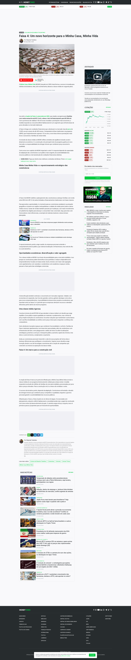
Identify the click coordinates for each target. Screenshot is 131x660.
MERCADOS (43, 618)
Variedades (39, 497)
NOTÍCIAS (43, 616)
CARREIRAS (43, 637)
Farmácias (33, 228)
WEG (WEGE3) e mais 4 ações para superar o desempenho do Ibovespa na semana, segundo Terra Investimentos (99, 212)
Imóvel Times (66, 461)
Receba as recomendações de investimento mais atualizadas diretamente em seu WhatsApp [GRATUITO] (97, 100)
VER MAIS (108, 107)
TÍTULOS (88, 643)
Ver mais (108, 206)
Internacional (40, 529)
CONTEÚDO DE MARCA (65, 632)
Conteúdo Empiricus (41, 507)
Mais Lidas (39, 550)
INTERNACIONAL (45, 632)
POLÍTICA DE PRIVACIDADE (25, 627)
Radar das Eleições (75, 2)
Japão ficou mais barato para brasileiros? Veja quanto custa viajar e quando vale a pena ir (52, 500)
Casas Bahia (64, 2)
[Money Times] (29, 2)
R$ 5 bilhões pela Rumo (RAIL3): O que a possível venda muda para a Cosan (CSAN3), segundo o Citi (98, 218)
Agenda (38, 487)
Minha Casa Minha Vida (26, 465)
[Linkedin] (101, 2)
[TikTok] (108, 610)
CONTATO (21, 621)
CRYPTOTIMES (108, 616)
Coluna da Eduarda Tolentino (34, 32)
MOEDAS (88, 632)
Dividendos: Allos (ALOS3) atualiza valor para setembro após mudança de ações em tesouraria (98, 243)
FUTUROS (88, 635)
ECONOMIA (43, 624)
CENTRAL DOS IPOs (64, 618)
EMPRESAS (43, 621)
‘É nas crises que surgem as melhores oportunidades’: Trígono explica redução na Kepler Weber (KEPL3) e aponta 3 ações (98, 237)
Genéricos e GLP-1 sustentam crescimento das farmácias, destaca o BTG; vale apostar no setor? (52, 230)
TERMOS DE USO (23, 624)
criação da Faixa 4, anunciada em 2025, (37, 116)
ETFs (87, 640)
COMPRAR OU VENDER (65, 629)
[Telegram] (106, 2)
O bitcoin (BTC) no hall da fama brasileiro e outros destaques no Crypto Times (53, 522)
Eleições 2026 (39, 476)
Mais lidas (89, 207)
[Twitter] (111, 2)
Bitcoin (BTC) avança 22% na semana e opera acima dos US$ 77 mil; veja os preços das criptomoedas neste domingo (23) (54, 543)
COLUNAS (62, 627)
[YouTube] (98, 2)
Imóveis (58, 461)
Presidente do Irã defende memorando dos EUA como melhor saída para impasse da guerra (52, 532)
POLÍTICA (43, 635)
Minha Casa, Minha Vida (27, 84)
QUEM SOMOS (22, 616)
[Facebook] (93, 2)
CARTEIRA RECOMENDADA (66, 616)
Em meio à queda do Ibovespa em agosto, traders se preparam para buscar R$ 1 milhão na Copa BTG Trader (98, 250)
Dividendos (33, 220)
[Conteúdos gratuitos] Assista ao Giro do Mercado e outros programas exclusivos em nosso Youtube (96, 87)
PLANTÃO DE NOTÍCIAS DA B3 (67, 635)
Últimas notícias (54, 2)
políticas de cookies (65, 655)
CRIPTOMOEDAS (90, 629)
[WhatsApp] (103, 2)
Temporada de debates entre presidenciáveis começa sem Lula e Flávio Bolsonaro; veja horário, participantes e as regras (53, 480)
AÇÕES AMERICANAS (91, 627)
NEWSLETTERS (63, 637)
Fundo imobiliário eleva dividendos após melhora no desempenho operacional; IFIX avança (98, 224)
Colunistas (51, 461)
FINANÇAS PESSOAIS (46, 629)
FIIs (87, 621)
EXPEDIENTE (22, 618)
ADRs (87, 637)
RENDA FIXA (44, 627)
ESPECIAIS (43, 640)
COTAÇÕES (88, 616)
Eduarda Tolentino (31, 40)
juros (69, 129)
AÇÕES (87, 618)
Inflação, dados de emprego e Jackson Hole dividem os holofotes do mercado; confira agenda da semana (54, 490)
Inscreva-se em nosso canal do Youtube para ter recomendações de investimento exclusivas (97, 93)
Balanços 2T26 (87, 2)
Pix (31, 235)
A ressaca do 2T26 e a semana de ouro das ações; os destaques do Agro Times (53, 554)
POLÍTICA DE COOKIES (24, 629)
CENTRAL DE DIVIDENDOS (66, 624)
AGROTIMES (108, 618)
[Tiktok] (108, 2)
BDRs (87, 624)
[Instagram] (96, 2)
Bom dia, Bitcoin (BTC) (42, 539)
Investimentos (40, 561)
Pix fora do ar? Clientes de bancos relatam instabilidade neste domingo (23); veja (51, 238)
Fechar (92, 655)
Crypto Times (39, 519)
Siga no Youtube (27, 80)
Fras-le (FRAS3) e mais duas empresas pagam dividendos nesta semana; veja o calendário (51, 223)
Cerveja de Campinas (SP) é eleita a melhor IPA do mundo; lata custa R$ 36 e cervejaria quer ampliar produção (98, 231)
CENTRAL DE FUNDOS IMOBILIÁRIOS (68, 621)
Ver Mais (70, 472)
